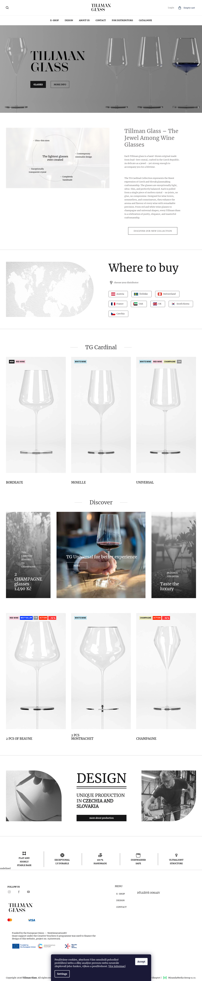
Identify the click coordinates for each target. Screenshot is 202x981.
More (76, 565)
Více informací (116, 966)
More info (60, 84)
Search (14, 7)
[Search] (8, 8)
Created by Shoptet (150, 977)
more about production (101, 818)
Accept (141, 961)
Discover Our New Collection (153, 231)
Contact (121, 907)
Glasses (38, 84)
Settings (62, 973)
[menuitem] (54, 20)
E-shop (120, 893)
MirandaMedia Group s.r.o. (182, 977)
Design (120, 900)
